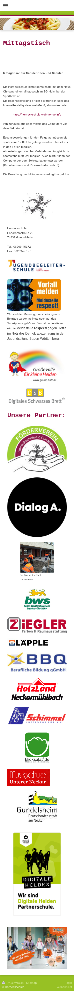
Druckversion (15, 982)
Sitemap (31, 982)
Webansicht (64, 987)
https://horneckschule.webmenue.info (37, 114)
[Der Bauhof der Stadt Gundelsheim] (37, 557)
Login (68, 982)
